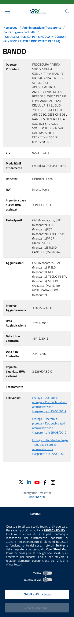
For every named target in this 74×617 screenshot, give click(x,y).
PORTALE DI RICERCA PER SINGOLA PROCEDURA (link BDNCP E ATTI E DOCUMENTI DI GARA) (35, 38)
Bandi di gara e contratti (19, 32)
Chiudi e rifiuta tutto (37, 594)
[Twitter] (21, 482)
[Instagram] (53, 482)
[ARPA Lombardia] (37, 11)
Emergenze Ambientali (37, 492)
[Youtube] (37, 482)
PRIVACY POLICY (54, 530)
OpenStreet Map (33, 580)
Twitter (37, 573)
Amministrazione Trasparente (41, 27)
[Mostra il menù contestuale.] (7, 12)
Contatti (36, 514)
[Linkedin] (29, 482)
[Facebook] (45, 482)
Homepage (10, 27)
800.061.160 (37, 497)
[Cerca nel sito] (67, 11)
